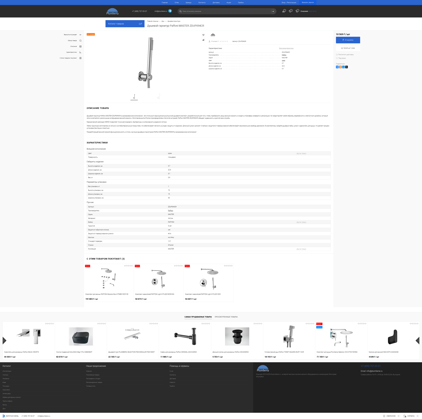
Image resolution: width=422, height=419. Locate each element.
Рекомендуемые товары (94, 382)
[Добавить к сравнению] (203, 40)
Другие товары (301, 153)
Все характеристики (286, 48)
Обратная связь (12, 416)
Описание (73, 46)
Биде (4, 382)
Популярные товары (92, 375)
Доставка (216, 2)
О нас (171, 371)
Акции (229, 2)
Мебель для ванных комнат (12, 397)
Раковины (6, 378)
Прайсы (241, 2)
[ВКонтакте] (337, 67)
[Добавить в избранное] (203, 35)
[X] (346, 67)
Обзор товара (72, 40)
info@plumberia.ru (374, 371)
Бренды (188, 2)
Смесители (6, 390)
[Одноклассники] (340, 67)
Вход (283, 2)
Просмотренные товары (226, 317)
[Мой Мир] (343, 67)
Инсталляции (7, 371)
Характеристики (71, 52)
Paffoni (284, 55)
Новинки (89, 371)
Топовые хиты (90, 386)
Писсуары (6, 386)
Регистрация (291, 2)
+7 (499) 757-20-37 (28, 416)
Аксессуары (7, 393)
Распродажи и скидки (93, 378)
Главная (165, 2)
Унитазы (5, 375)
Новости (172, 382)
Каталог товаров (116, 24)
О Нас (177, 2)
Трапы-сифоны (7, 401)
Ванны (5, 405)
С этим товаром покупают (68, 58)
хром (283, 60)
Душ (4, 408)
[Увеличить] (146, 60)
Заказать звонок (308, 2)
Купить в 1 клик (349, 48)
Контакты (202, 2)
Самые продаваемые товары (198, 317)
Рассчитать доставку (346, 54)
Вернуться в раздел (70, 34)
